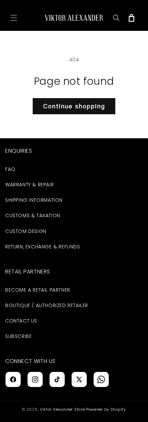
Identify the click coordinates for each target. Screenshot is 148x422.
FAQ (10, 169)
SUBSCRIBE (18, 336)
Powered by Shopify (106, 409)
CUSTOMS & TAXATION (32, 215)
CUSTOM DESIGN (25, 231)
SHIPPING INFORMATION (34, 200)
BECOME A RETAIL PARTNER (37, 289)
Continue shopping (74, 106)
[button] (13, 17)
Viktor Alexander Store (62, 409)
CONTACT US (21, 320)
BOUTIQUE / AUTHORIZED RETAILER (46, 305)
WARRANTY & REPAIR (29, 184)
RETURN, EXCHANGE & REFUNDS (42, 246)
